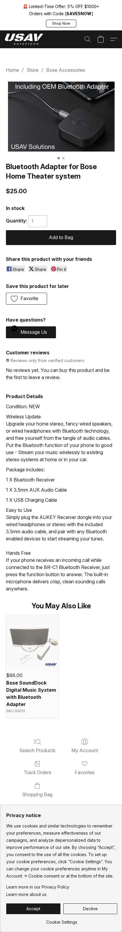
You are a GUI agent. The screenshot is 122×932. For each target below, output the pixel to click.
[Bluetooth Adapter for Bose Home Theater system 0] (61, 116)
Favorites (85, 772)
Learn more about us (26, 894)
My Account (84, 750)
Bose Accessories (65, 70)
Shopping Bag (37, 794)
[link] (61, 920)
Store (32, 70)
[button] (61, 23)
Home (12, 70)
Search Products (37, 750)
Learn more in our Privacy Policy (37, 886)
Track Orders (37, 772)
